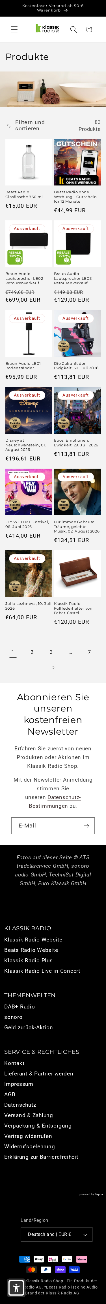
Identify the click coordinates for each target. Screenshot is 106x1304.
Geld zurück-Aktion (28, 1028)
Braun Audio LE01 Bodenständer (23, 365)
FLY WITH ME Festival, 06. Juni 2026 (27, 524)
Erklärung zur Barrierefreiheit (41, 1157)
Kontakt (14, 1063)
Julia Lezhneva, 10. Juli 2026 (28, 605)
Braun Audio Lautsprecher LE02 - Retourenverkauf (25, 278)
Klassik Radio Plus (28, 961)
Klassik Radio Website (33, 940)
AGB (9, 1094)
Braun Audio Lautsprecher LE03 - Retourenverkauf (74, 278)
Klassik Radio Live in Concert (42, 971)
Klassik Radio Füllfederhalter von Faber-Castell (73, 608)
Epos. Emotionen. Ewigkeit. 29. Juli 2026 (76, 442)
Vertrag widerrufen (28, 1136)
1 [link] (13, 652)
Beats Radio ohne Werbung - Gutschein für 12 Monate (75, 196)
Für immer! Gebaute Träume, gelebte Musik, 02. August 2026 (77, 526)
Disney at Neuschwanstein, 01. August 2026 (25, 445)
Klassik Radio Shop (44, 1281)
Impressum (18, 1084)
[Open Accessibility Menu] (16, 1288)
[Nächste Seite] (53, 668)
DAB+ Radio (19, 1007)
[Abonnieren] (86, 825)
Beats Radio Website (31, 950)
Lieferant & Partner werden (38, 1074)
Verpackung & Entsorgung (38, 1126)
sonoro (13, 1017)
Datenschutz (20, 1105)
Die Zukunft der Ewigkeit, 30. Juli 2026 (76, 365)
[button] (14, 29)
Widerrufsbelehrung (29, 1147)
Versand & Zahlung (28, 1115)
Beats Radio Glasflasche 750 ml (24, 194)
